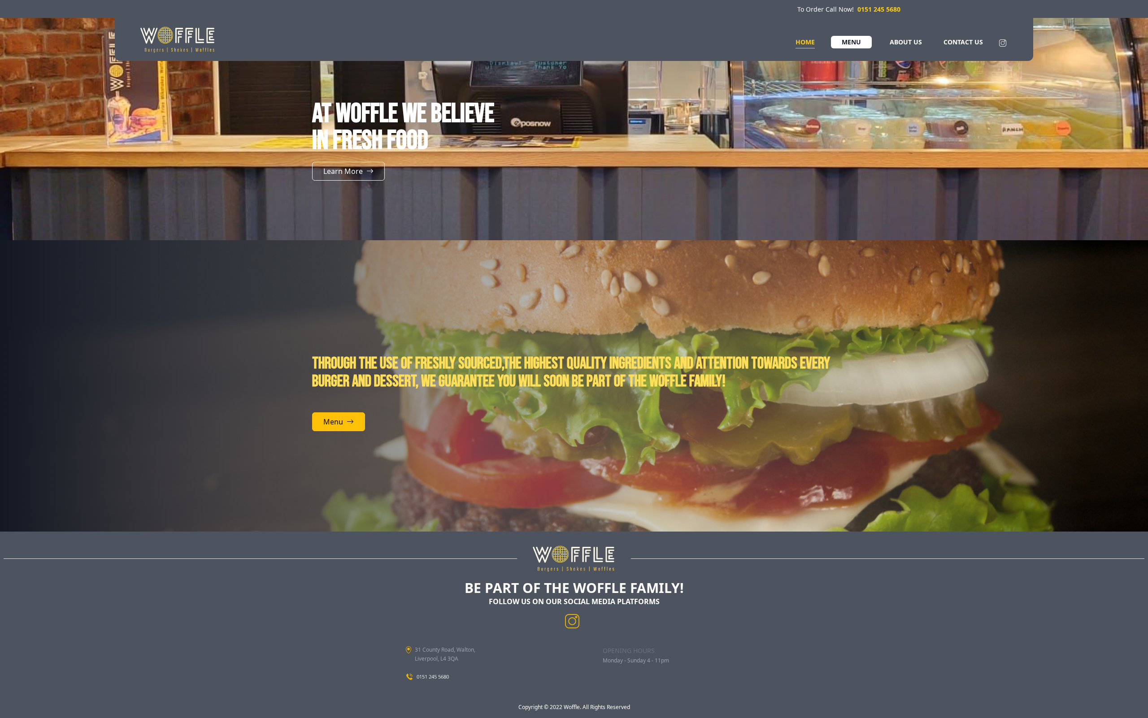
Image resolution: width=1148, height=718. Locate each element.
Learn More (343, 171)
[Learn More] (348, 181)
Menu (333, 422)
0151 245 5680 (878, 9)
